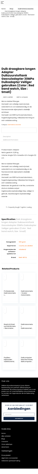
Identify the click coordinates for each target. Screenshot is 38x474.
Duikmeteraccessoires (25, 9)
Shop (11, 9)
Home (3, 9)
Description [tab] (7, 137)
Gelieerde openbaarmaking (10, 461)
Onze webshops (6, 444)
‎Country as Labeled (26, 246)
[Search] (35, 2)
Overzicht (4, 442)
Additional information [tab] (10, 140)
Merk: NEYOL (23, 257)
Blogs (3, 439)
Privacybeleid (5, 455)
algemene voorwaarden (9, 458)
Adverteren (5, 447)
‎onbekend (22, 249)
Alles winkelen (6, 436)
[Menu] (2, 2)
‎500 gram (22, 242)
